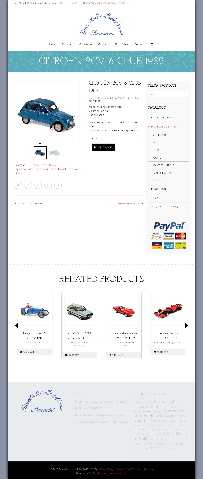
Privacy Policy (106, 469)
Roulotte (136, 448)
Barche (158, 150)
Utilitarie (19, 173)
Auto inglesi (157, 411)
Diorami (182, 425)
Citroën (44, 165)
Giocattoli (103, 44)
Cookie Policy (122, 469)
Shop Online (121, 44)
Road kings (178, 443)
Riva (169, 444)
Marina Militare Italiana (161, 429)
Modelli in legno (179, 429)
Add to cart (104, 147)
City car (53, 169)
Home (51, 44)
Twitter (18, 185)
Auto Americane (156, 402)
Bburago (171, 342)
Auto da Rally (176, 407)
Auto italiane (174, 410)
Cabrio (164, 421)
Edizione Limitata (141, 429)
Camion (158, 157)
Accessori (159, 135)
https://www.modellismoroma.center (109, 421)
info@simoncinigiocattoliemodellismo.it (105, 2)
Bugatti (37, 342)
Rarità (157, 180)
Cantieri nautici (163, 165)
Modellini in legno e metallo (147, 434)
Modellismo (85, 44)
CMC (45, 342)
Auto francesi (28, 169)
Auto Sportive (166, 416)
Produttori (158, 188)
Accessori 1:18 (139, 402)
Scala (154, 197)
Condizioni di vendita (142, 469)
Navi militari (147, 444)
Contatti (139, 44)
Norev (52, 165)
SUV (145, 448)
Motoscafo (175, 439)
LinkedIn (48, 185)
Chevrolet (129, 342)
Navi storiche (160, 444)
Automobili (42, 169)
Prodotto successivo (129, 203)
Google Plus (38, 185)
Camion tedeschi (148, 425)
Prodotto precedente (30, 203)
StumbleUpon (58, 185)
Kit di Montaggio (162, 117)
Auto (36, 165)
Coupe (172, 425)
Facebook (28, 185)
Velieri (163, 448)
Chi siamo (67, 44)
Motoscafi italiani (159, 439)
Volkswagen (79, 345)
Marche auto (162, 172)
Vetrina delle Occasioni (167, 207)
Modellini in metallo (68, 169)
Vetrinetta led (173, 448)
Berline (155, 420)
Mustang (136, 444)
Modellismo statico (106, 97)
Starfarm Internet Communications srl (108, 473)
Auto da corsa (158, 407)
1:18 (29, 165)
